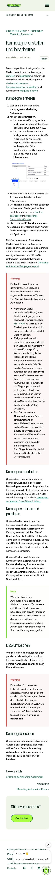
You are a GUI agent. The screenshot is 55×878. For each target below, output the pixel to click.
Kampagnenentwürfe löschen (21, 87)
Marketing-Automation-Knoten (23, 217)
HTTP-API (19, 324)
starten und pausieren (17, 83)
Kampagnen (37, 31)
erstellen (10, 76)
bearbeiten (25, 76)
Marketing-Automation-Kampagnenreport (27, 264)
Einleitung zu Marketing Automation (24, 777)
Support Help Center (16, 31)
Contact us (21, 818)
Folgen (44, 58)
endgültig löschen (28, 91)
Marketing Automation (21, 34)
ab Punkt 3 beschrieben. (27, 501)
